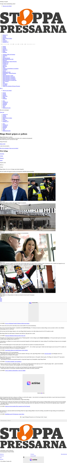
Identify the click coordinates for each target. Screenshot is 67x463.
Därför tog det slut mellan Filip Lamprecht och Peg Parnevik (17, 406)
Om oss (21, 44)
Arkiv (25, 44)
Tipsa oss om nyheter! (7, 6)
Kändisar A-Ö (5, 42)
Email (1, 160)
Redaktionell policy (31, 44)
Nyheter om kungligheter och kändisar (10, 68)
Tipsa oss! (2, 112)
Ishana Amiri (2, 143)
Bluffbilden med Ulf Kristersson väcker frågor (14, 414)
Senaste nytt (5, 35)
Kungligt (4, 37)
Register (4, 74)
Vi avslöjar (5, 40)
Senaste (4, 46)
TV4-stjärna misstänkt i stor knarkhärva (13, 361)
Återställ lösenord (6, 58)
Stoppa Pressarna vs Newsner (9, 76)
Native (4, 67)
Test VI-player (6, 81)
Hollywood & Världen (7, 38)
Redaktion (17, 44)
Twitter (1, 156)
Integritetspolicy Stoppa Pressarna (10, 61)
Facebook (2, 153)
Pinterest (2, 158)
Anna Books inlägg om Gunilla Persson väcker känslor (16, 350)
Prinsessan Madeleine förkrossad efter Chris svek (15, 335)
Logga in (4, 65)
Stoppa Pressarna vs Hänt (8, 75)
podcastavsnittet (48, 353)
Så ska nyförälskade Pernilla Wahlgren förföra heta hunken (17, 323)
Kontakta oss (6, 44)
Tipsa (1, 44)
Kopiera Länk (3, 162)
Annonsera (12, 44)
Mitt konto (5, 66)
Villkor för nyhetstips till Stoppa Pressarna (11, 86)
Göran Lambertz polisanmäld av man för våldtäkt (15, 370)
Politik (4, 39)
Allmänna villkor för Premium (9, 54)
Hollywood (5, 49)
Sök (1, 88)
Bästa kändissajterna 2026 (8, 59)
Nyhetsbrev (5, 69)
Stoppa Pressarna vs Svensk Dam (9, 80)
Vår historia (5, 83)
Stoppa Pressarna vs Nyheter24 (9, 79)
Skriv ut (1, 164)
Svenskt (4, 36)
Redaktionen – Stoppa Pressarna (9, 73)
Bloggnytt (5, 60)
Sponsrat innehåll (33, 455)
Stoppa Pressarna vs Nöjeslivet (9, 77)
